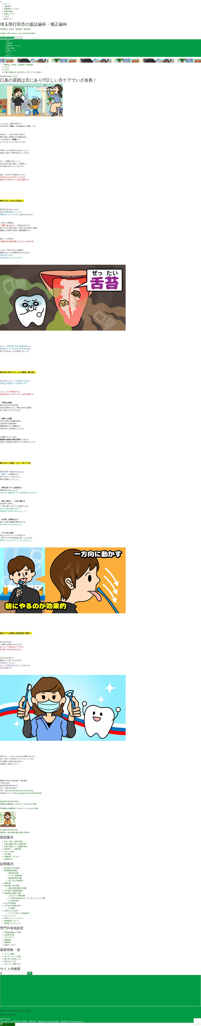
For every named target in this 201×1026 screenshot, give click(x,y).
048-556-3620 (6, 1008)
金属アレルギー (10, 945)
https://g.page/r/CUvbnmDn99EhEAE (27, 793)
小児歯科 (11, 908)
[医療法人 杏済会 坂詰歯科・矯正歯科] (15, 29)
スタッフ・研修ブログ (12, 964)
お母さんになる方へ (11, 911)
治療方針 (7, 6)
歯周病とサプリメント (12, 923)
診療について (9, 14)
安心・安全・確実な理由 (13, 841)
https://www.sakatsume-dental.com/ (19, 791)
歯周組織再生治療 (15, 878)
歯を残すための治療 (11, 868)
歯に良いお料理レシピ (12, 959)
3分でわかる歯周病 (15, 880)
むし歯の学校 (13, 901)
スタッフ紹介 (9, 851)
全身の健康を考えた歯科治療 (15, 844)
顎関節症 (7, 942)
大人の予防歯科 (10, 903)
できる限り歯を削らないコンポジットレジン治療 (26, 898)
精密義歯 (7, 940)
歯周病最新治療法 (11, 870)
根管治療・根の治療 (11, 885)
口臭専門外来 (9, 935)
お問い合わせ (5, 1019)
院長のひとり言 (10, 961)
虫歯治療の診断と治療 (12, 893)
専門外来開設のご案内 (12, 932)
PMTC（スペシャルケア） (14, 918)
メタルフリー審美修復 (16, 896)
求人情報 (7, 854)
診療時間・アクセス (11, 9)
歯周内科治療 (13, 873)
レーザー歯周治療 (15, 875)
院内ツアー (8, 19)
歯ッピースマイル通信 (12, 956)
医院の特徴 (8, 11)
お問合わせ (8, 859)
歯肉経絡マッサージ (11, 921)
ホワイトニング (10, 916)
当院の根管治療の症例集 (17, 888)
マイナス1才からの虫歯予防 (18, 913)
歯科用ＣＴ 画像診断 (12, 849)
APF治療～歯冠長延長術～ (14, 891)
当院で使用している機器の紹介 (16, 846)
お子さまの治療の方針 (12, 906)
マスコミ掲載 (9, 954)
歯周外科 (7, 883)
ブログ (6, 16)
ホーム (6, 4)
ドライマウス (9, 937)
